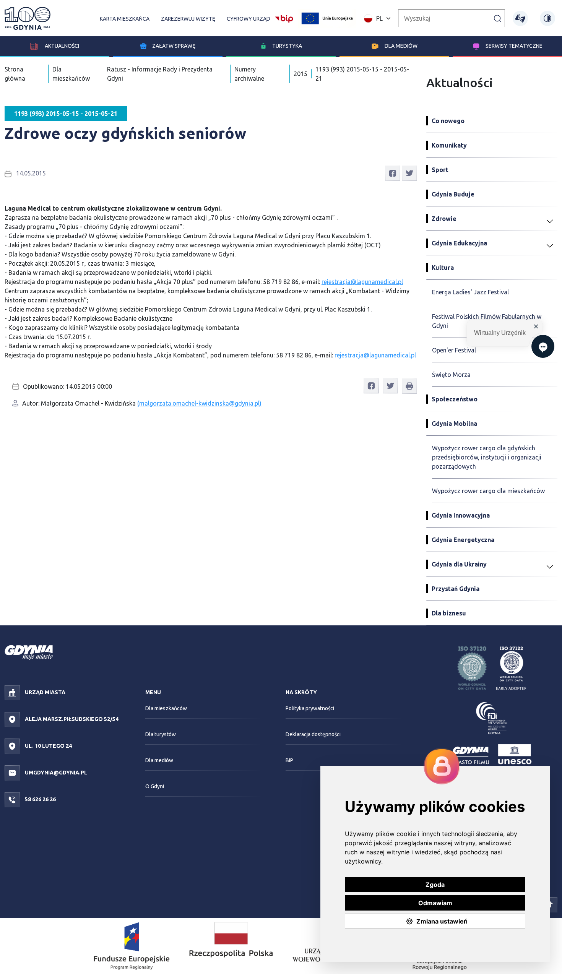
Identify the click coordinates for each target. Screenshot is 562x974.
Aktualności (61, 46)
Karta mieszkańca (124, 19)
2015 (300, 73)
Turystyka (287, 46)
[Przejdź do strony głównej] (27, 18)
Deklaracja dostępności (313, 734)
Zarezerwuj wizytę (188, 19)
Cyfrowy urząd (248, 19)
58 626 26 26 (40, 799)
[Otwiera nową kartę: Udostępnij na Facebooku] (392, 172)
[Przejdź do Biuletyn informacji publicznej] (284, 18)
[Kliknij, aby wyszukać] (497, 18)
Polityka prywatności (310, 708)
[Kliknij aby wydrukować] (409, 386)
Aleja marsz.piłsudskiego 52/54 (71, 719)
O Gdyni (154, 786)
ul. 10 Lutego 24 (48, 746)
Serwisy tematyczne (514, 46)
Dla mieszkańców (166, 708)
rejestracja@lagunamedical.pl (362, 281)
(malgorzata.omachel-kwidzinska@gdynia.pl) (199, 403)
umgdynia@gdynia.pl (55, 772)
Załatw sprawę (173, 46)
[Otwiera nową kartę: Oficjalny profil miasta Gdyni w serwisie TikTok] (549, 904)
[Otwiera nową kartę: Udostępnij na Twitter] (409, 172)
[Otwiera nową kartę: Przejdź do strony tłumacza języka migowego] (520, 18)
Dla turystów (160, 734)
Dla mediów (401, 46)
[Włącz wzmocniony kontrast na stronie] (547, 18)
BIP (289, 760)
